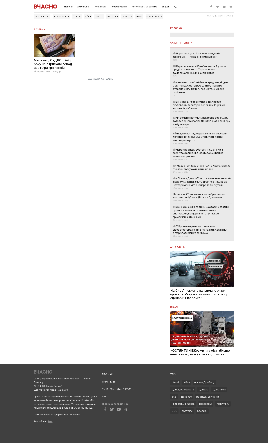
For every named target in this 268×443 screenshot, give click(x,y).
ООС (174, 411)
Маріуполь (223, 403)
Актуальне (83, 6)
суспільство (42, 16)
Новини (68, 6)
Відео (174, 307)
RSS (104, 396)
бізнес (77, 16)
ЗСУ (174, 396)
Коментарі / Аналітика (144, 6)
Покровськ (205, 403)
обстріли (187, 411)
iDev (50, 421)
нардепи (127, 16)
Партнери (108, 382)
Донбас (203, 389)
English (166, 6)
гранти (99, 16)
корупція (112, 16)
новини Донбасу (204, 382)
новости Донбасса (183, 403)
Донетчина (219, 389)
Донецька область (183, 389)
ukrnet (175, 382)
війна (88, 16)
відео (139, 16)
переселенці (61, 16)
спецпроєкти (154, 16)
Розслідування (119, 6)
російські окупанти (207, 396)
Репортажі (100, 6)
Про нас (107, 374)
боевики (202, 411)
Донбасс (186, 396)
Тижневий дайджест (117, 389)
